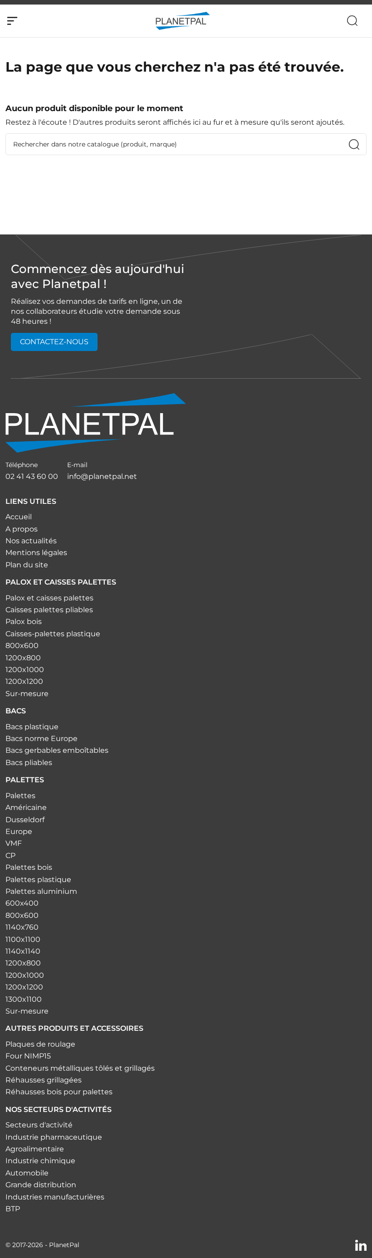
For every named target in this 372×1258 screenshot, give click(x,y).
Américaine (26, 807)
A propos (21, 529)
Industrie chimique (40, 1160)
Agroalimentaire (34, 1149)
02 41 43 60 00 (31, 476)
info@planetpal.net (102, 476)
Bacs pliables (28, 762)
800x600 (22, 645)
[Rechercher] (352, 21)
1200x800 (23, 657)
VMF (13, 843)
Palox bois (23, 621)
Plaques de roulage (40, 1044)
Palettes (20, 795)
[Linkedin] (361, 1244)
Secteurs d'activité (39, 1125)
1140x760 (22, 927)
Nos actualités (31, 540)
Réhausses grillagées (43, 1080)
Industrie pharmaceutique (53, 1137)
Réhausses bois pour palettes (59, 1091)
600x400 (22, 903)
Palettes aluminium (41, 891)
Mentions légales (36, 552)
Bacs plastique (32, 726)
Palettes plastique (38, 879)
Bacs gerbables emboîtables (56, 750)
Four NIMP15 (28, 1056)
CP (10, 855)
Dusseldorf (24, 819)
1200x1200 (24, 681)
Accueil (18, 516)
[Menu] (12, 20)
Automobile (27, 1173)
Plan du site (26, 565)
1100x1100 (22, 939)
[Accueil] (95, 422)
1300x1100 (23, 999)
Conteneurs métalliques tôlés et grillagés (80, 1068)
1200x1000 (24, 669)
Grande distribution (40, 1184)
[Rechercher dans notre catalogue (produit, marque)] (354, 144)
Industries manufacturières (54, 1197)
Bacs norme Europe (41, 738)
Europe (18, 831)
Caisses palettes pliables (49, 609)
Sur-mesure (27, 693)
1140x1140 (22, 951)
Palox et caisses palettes (49, 598)
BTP (12, 1208)
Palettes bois (28, 867)
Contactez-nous (54, 341)
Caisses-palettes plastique (52, 633)
